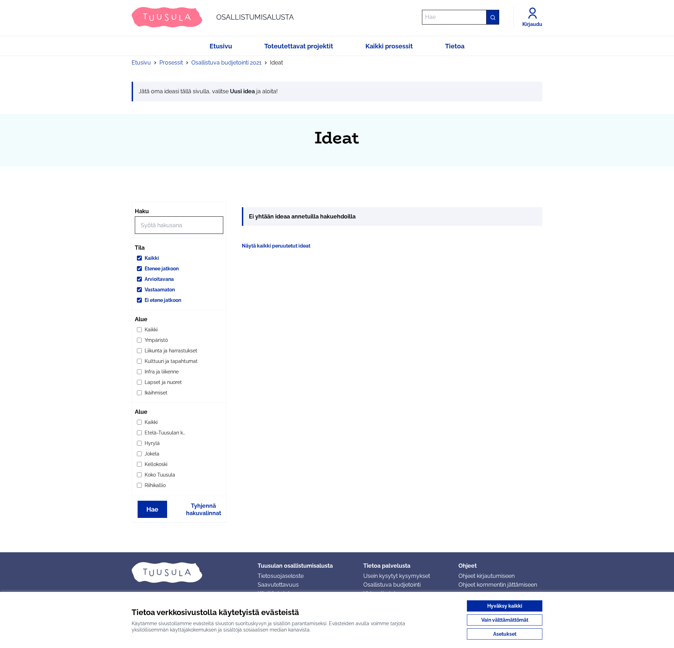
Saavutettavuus (278, 584)
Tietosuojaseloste (281, 576)
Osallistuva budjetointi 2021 (226, 62)
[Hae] (492, 17)
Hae (152, 509)
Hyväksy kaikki (504, 606)
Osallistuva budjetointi (392, 584)
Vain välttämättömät (504, 620)
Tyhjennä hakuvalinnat (203, 509)
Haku (142, 211)
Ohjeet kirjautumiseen (486, 576)
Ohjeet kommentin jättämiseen (497, 584)
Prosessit (171, 62)
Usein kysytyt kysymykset (396, 576)
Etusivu (141, 62)
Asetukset (504, 634)
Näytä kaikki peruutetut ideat (276, 246)
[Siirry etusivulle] (189, 572)
